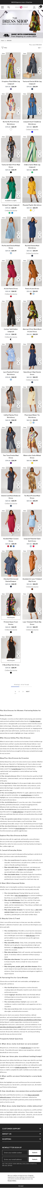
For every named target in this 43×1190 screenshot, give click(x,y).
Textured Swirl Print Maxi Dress (11, 166)
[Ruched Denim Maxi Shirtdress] (32, 230)
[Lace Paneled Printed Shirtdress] (11, 356)
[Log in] (34, 7)
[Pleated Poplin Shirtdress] (32, 189)
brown (32, 503)
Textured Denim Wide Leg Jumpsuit (32, 83)
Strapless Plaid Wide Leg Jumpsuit (11, 83)
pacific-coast (11, 380)
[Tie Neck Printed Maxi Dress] (32, 480)
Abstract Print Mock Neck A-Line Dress (32, 330)
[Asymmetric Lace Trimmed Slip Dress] (32, 563)
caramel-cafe (31, 294)
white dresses (18, 947)
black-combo (11, 172)
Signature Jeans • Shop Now (21, 2)
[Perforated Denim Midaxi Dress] (11, 230)
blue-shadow (33, 294)
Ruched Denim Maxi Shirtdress (32, 247)
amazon (32, 172)
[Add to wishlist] (18, 68)
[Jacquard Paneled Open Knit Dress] (32, 523)
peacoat (11, 422)
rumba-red (11, 296)
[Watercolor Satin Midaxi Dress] (32, 439)
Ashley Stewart (35, 721)
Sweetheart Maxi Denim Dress (32, 373)
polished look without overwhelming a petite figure (25, 1020)
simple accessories (21, 1067)
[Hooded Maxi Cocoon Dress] (11, 523)
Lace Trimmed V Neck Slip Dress (32, 623)
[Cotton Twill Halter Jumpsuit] (11, 313)
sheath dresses (26, 1047)
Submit (34, 1152)
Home (2, 40)
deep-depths (11, 546)
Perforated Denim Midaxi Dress (11, 247)
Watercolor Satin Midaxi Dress (32, 457)
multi (11, 89)
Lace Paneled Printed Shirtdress (11, 373)
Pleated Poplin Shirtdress (32, 205)
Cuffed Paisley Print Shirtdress (11, 416)
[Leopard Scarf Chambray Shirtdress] (32, 106)
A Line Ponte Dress (11, 288)
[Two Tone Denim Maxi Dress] (11, 439)
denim (11, 253)
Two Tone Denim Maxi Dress (11, 457)
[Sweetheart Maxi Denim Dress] (32, 356)
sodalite (14, 546)
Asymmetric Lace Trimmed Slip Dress (32, 580)
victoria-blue (12, 213)
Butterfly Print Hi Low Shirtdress (11, 123)
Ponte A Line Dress (32, 288)
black (11, 673)
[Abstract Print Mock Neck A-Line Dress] (32, 313)
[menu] (2, 7)
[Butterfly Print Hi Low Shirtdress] (11, 106)
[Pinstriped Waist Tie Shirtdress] (32, 399)
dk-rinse (11, 586)
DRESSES (9, 40)
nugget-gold (31, 210)
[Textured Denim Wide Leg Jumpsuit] (32, 65)
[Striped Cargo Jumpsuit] (11, 189)
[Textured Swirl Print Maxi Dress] (11, 149)
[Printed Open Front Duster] (11, 606)
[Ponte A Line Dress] (32, 273)
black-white (11, 339)
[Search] (8, 7)
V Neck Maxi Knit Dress (10, 665)
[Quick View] (18, 72)
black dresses (30, 935)
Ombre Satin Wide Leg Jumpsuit (32, 166)
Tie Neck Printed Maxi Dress (32, 497)
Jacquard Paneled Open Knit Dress (32, 540)
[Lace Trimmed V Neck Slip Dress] (32, 606)
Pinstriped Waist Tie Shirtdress (32, 416)
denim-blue (32, 132)
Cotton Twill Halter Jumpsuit (11, 330)
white (11, 129)
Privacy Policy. (12, 1180)
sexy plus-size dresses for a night (10, 1027)
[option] (21, 2)
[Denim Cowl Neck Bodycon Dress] (11, 480)
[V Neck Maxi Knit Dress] (11, 649)
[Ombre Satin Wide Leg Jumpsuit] (32, 149)
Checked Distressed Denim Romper (11, 580)
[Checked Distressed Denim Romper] (11, 563)
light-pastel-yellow (31, 422)
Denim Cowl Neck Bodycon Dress (11, 497)
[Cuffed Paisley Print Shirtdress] (11, 399)
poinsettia (33, 546)
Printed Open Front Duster (11, 623)
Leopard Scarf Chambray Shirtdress (32, 123)
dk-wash (32, 256)
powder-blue (31, 546)
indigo (32, 89)
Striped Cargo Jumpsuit (11, 205)
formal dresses (16, 769)
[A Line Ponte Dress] (11, 273)
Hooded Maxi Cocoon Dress (11, 540)
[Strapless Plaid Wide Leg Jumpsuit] (11, 65)
